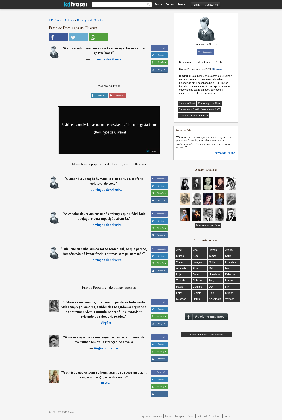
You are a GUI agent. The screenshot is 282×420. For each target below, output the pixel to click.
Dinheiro (197, 280)
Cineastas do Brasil (189, 109)
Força (212, 280)
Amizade (181, 268)
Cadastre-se (211, 4)
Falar (179, 292)
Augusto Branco (106, 348)
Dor (211, 286)
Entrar (197, 4)
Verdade (180, 262)
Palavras (230, 274)
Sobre (191, 416)
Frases (158, 4)
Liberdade (214, 274)
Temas (182, 4)
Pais (211, 292)
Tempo (212, 256)
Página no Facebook (151, 416)
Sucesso (181, 299)
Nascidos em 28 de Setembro (194, 115)
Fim (227, 286)
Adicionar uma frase (209, 316)
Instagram (180, 416)
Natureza (230, 280)
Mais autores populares (208, 225)
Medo (228, 268)
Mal (211, 268)
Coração (197, 262)
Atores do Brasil (187, 103)
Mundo (180, 256)
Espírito (197, 292)
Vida (195, 249)
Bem (195, 256)
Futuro (196, 299)
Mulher (212, 262)
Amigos (229, 249)
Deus (228, 256)
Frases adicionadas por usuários (206, 334)
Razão (179, 286)
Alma (195, 268)
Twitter (168, 416)
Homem (213, 249)
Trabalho (181, 280)
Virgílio (106, 322)
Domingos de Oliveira (106, 59)
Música (229, 292)
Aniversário (215, 299)
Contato (228, 416)
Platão (106, 383)
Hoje (178, 274)
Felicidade (231, 262)
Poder (196, 274)
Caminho (197, 286)
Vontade (229, 299)
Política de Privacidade (209, 416)
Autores (170, 4)
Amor (179, 249)
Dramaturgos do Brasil (209, 103)
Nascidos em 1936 (210, 109)
